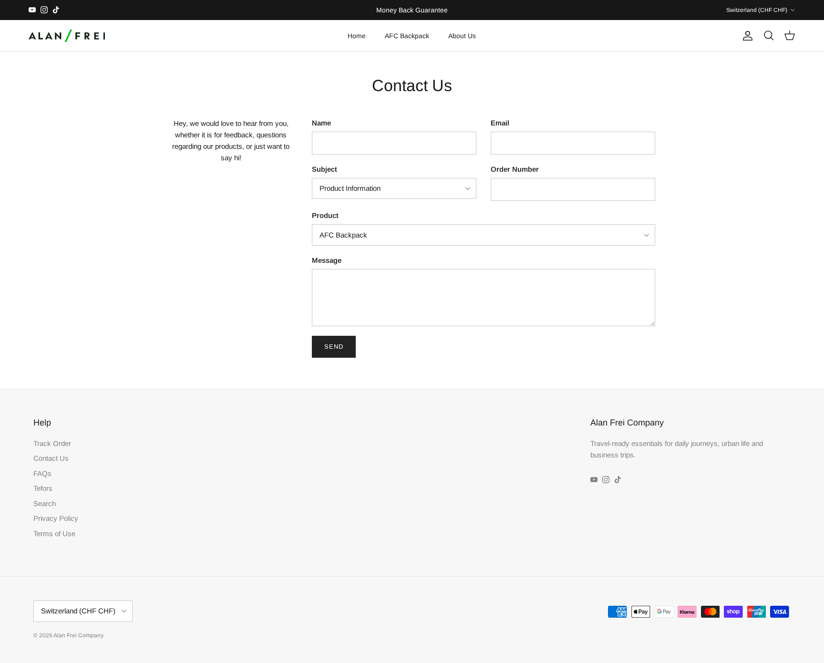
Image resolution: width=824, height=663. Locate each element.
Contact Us (51, 458)
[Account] (745, 35)
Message (326, 260)
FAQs (42, 473)
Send (333, 346)
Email (500, 123)
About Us (462, 36)
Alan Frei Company (78, 635)
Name (321, 123)
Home (357, 36)
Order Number (515, 169)
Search (44, 503)
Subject (324, 169)
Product (325, 215)
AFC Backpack (407, 36)
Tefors (42, 488)
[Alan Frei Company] (67, 36)
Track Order (52, 443)
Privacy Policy (55, 518)
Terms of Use (54, 533)
